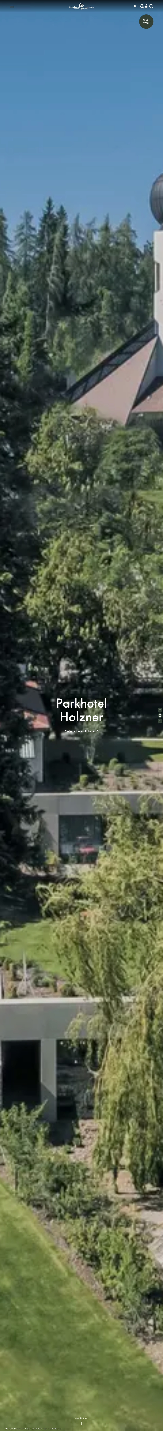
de (135, 6)
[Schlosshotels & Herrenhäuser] (81, 6)
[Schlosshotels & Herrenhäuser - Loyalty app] (142, 6)
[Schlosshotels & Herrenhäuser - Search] (151, 6)
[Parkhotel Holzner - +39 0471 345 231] (160, 720)
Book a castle (146, 21)
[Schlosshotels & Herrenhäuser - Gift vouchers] (146, 6)
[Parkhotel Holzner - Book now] (160, 715)
